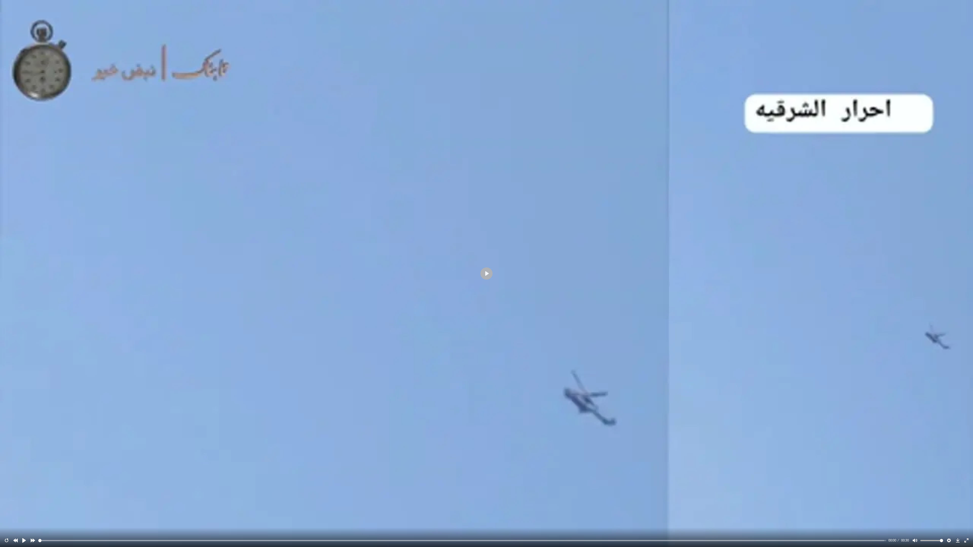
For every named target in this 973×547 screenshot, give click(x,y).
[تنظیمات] (949, 540)
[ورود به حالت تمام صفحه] (966, 540)
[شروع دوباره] (7, 540)
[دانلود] (958, 540)
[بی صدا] (915, 540)
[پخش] (24, 540)
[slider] (462, 540)
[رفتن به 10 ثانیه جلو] (33, 540)
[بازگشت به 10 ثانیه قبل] (15, 540)
